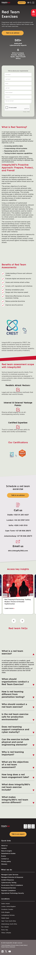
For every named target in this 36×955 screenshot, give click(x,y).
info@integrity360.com (18, 551)
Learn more (9, 608)
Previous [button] (14, 621)
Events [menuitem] (3, 856)
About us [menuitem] (4, 845)
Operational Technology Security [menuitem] (12, 893)
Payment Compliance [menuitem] (8, 890)
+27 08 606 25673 (23, 531)
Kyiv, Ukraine (5, 927)
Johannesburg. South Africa (9, 924)
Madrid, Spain (5, 918)
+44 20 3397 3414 (21, 520)
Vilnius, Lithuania (6, 933)
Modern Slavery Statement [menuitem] (8, 946)
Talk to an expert (18, 834)
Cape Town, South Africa (8, 921)
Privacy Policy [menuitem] (15, 945)
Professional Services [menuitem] (8, 888)
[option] (18, 594)
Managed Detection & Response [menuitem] (12, 877)
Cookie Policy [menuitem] (23, 945)
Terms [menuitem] (2, 945)
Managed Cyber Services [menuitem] (9, 874)
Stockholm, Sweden (7, 909)
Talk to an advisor (12, 33)
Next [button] (22, 621)
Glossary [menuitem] (4, 864)
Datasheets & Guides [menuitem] (8, 853)
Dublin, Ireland (5, 904)
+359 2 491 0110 (20, 525)
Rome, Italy (4, 930)
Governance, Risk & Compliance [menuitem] (12, 885)
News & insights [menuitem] (6, 851)
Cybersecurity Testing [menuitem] (8, 882)
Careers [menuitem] (4, 848)
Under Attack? (33, 14)
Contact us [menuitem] (5, 858)
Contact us (22, 2)
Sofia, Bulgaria (5, 912)
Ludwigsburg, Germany (8, 915)
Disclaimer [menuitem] (8, 945)
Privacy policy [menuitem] (6, 861)
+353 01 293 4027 (21, 515)
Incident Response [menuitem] (7, 880)
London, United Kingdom (8, 906)
